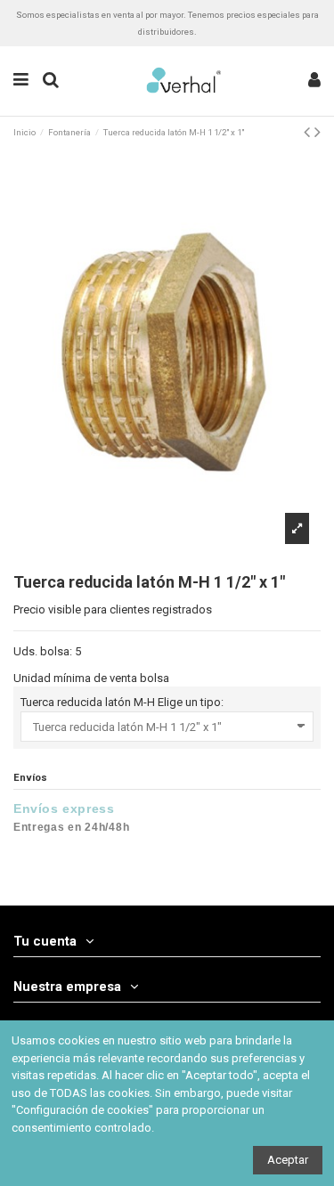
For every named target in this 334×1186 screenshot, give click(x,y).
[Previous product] (309, 132)
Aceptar (287, 1159)
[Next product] (317, 132)
